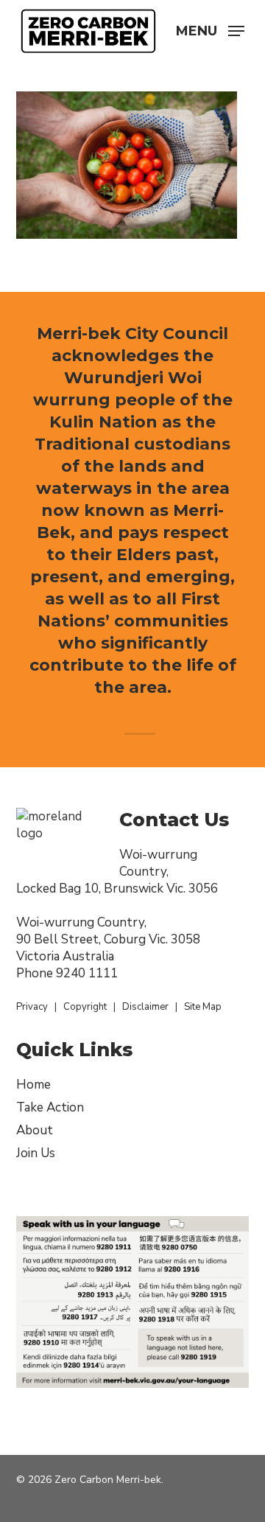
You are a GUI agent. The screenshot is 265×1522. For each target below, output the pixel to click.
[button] (210, 29)
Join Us (35, 1153)
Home (33, 1084)
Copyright (85, 1006)
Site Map (203, 1006)
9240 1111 (87, 973)
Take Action (50, 1107)
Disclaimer (145, 1006)
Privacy (32, 1006)
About (34, 1130)
